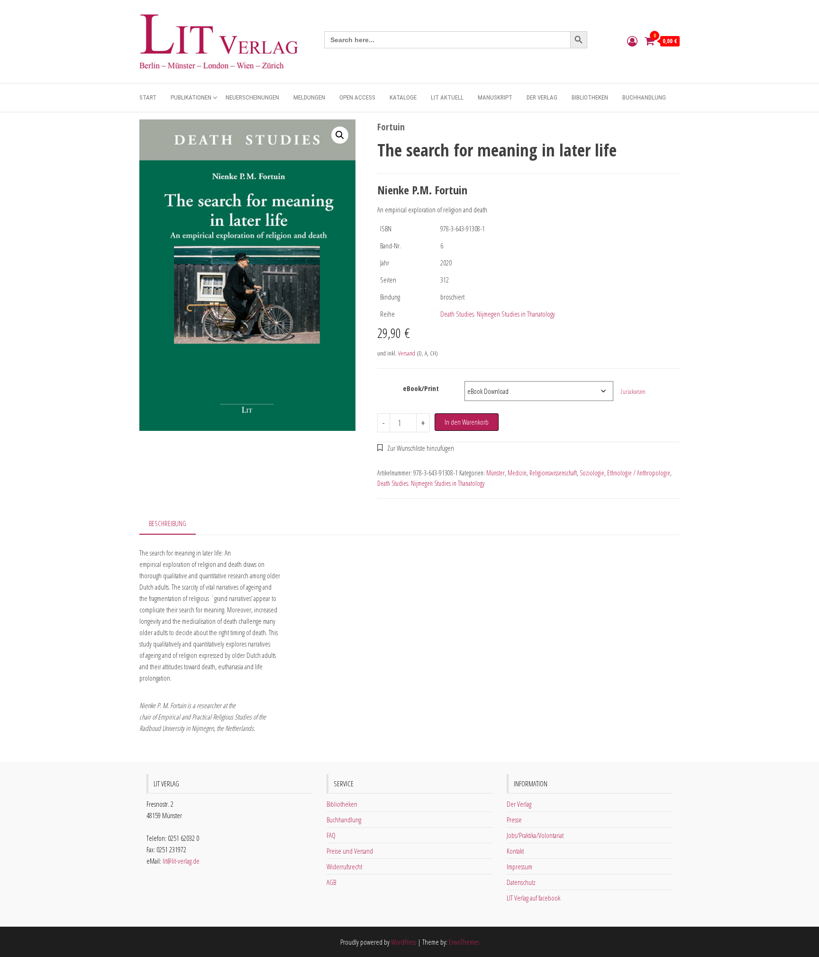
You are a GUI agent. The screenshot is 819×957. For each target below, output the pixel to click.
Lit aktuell (447, 97)
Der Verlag (542, 97)
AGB (331, 882)
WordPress (403, 942)
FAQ (331, 835)
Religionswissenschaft (553, 472)
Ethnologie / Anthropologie (638, 472)
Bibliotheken (590, 97)
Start (147, 97)
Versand (406, 353)
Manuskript (495, 97)
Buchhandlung (644, 97)
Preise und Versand (350, 851)
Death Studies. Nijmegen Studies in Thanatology (497, 314)
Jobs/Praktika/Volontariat (535, 835)
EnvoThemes (464, 942)
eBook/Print (421, 388)
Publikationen (191, 97)
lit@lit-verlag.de (181, 861)
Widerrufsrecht (344, 866)
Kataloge (403, 97)
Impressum (519, 866)
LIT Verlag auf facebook (533, 897)
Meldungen (309, 97)
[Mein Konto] (632, 41)
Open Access (357, 97)
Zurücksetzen (633, 392)
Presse (514, 819)
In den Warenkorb (467, 422)
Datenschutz (521, 882)
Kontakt (515, 851)
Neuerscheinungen (252, 97)
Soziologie (592, 472)
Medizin (517, 472)
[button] (339, 135)
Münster (495, 472)
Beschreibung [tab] (167, 523)
